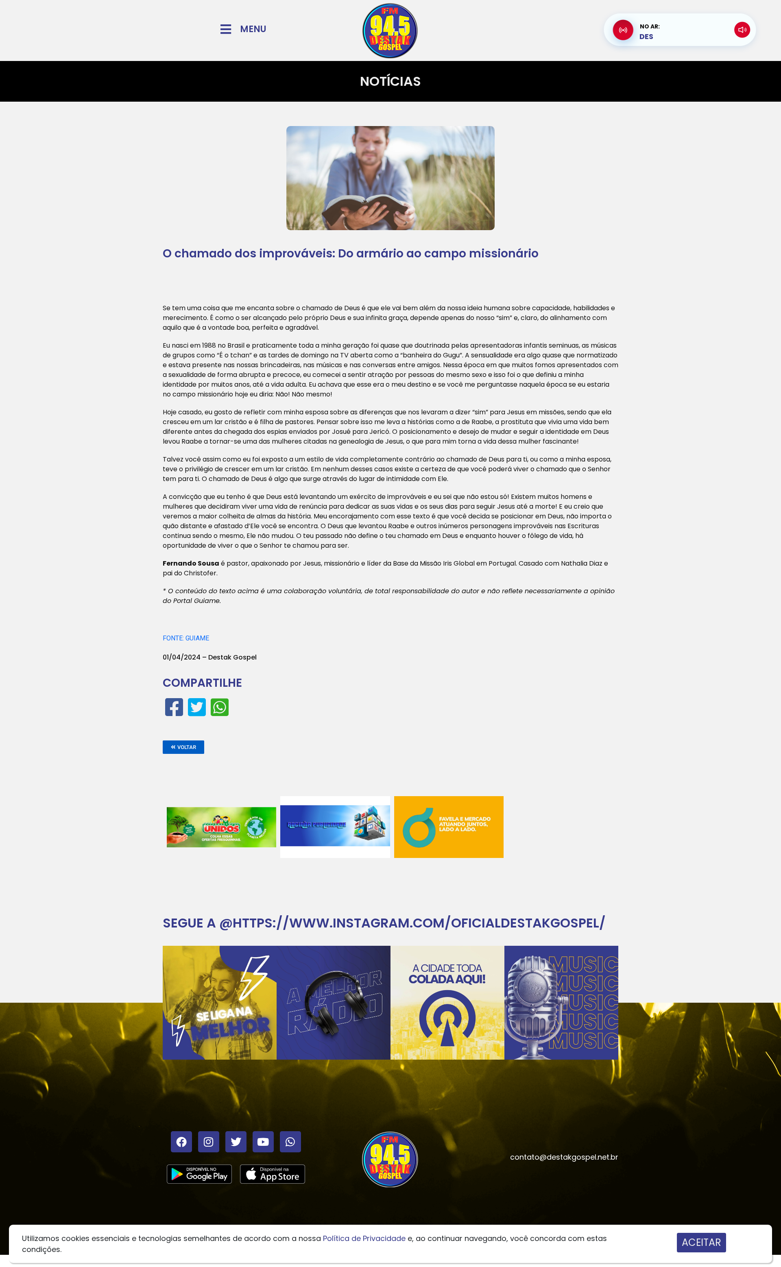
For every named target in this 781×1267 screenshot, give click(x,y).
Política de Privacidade (364, 1238)
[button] (183, 747)
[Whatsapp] (290, 1141)
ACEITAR (701, 1242)
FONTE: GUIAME (186, 638)
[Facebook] (181, 1141)
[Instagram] (208, 1141)
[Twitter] (236, 1141)
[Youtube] (263, 1141)
